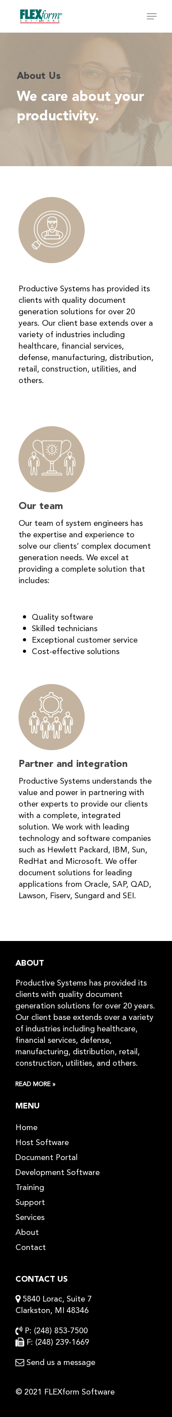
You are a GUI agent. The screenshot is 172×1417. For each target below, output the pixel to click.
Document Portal (46, 1157)
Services (30, 1217)
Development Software (57, 1172)
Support (30, 1202)
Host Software (42, 1142)
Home (26, 1127)
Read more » (35, 1084)
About (27, 1232)
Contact (30, 1247)
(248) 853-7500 (61, 1330)
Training (29, 1187)
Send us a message (60, 1362)
